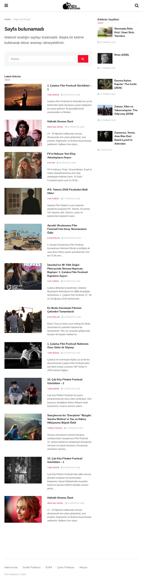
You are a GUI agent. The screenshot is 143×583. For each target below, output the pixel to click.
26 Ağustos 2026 (72, 238)
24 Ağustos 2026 (72, 317)
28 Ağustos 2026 (67, 163)
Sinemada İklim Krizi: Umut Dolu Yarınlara (124, 32)
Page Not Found (22, 19)
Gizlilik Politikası (32, 567)
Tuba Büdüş (53, 95)
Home (7, 19)
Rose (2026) (121, 54)
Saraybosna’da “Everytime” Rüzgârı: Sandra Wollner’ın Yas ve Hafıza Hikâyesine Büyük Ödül (69, 419)
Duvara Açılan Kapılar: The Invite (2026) (125, 84)
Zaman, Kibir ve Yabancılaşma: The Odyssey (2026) (125, 110)
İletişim (83, 567)
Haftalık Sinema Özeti (60, 121)
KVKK (49, 567)
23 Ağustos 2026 (74, 428)
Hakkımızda (11, 567)
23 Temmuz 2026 (107, 120)
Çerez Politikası (65, 567)
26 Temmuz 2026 (107, 94)
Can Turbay (53, 199)
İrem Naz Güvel (55, 127)
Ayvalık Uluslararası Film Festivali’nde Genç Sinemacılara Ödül (66, 229)
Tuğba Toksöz (54, 428)
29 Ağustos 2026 (71, 95)
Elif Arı (51, 163)
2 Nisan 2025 (105, 150)
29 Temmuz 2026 (107, 42)
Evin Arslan (53, 238)
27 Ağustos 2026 (71, 199)
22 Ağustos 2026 (75, 503)
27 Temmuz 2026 (107, 68)
